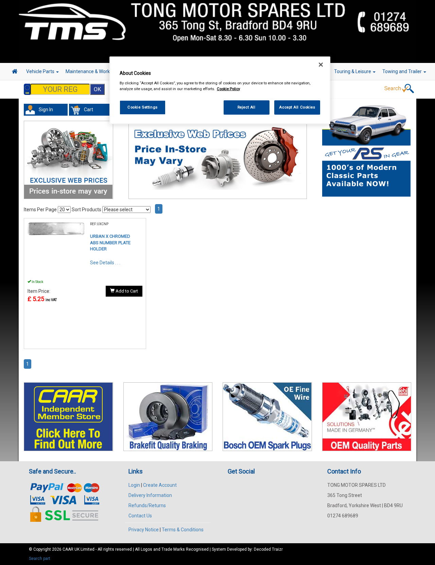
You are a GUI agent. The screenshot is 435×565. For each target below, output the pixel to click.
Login (134, 485)
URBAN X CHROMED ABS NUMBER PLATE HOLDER (110, 242)
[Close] (320, 64)
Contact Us (140, 515)
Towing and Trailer (402, 71)
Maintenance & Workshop (93, 71)
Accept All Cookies (297, 107)
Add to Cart (126, 291)
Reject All (247, 107)
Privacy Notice (143, 529)
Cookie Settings (142, 107)
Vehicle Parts (40, 71)
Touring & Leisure (353, 71)
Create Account (160, 485)
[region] (219, 90)
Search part (39, 558)
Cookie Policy (228, 88)
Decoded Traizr (268, 549)
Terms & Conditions (183, 529)
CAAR (68, 549)
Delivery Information (150, 495)
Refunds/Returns (147, 505)
